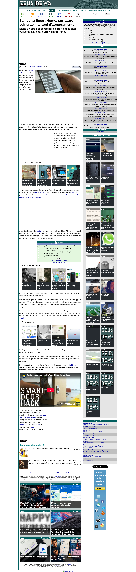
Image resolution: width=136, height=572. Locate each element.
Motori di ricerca (88, 455)
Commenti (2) (77, 67)
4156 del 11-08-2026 (101, 97)
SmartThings (39, 192)
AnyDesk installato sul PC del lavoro (93, 442)
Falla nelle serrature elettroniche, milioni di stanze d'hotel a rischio (43, 286)
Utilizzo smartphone (89, 460)
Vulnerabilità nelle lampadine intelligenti (72, 342)
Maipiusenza (65, 10)
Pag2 (108, 10)
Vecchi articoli (100, 131)
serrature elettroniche (50, 195)
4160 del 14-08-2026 (101, 80)
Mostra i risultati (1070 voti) (100, 43)
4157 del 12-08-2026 (101, 91)
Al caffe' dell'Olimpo (89, 426)
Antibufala (88, 10)
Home (28, 10)
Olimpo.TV (86, 430)
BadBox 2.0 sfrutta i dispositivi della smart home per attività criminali (28, 183)
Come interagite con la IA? (91, 435)
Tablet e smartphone (89, 459)
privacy (70, 564)
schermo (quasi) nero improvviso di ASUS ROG (97, 424)
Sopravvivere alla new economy (93, 450)
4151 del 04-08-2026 (101, 124)
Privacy (85, 441)
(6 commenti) (76, 484)
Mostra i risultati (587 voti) (59, 260)
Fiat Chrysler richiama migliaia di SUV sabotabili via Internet (58, 343)
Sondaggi (81, 10)
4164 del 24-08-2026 (101, 60)
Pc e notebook (87, 423)
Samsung (73, 192)
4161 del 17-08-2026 (101, 76)
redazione (57, 565)
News (100, 10)
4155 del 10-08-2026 (101, 103)
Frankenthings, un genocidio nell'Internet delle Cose (72, 183)
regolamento (58, 476)
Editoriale (33, 10)
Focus (46, 10)
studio (38, 231)
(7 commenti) (45, 511)
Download (94, 10)
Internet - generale (88, 434)
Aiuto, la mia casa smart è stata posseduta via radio (73, 285)
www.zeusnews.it (36, 67)
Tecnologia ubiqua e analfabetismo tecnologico (28, 285)
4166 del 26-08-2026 (101, 49)
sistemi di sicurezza (33, 197)
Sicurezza (52, 10)
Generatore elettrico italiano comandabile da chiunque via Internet (58, 286)
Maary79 (23, 458)
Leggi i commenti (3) (59, 262)
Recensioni (40, 10)
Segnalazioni (73, 10)
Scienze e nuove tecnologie (91, 445)
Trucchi (58, 10)
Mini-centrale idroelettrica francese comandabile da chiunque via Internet (28, 343)
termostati (63, 195)
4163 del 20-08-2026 (101, 66)
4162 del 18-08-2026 (101, 70)
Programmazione (88, 437)
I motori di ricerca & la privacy (92, 456)
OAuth (21, 318)
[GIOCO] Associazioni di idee (91, 428)
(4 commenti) (76, 538)
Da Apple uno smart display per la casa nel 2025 (58, 182)
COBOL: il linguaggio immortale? (92, 432)
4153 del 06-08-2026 (101, 112)
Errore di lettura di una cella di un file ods (95, 439)
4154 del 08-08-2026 (101, 108)
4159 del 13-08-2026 (101, 86)
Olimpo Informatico (100, 421)
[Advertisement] (34, 48)
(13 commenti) (45, 484)
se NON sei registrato (62, 473)
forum (49, 566)
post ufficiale (71, 365)
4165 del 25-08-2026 (101, 54)
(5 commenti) (76, 511)
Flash (104, 10)
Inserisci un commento (38, 473)
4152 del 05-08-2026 (101, 118)
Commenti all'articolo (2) (31, 445)
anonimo (36, 424)
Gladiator (23, 470)
